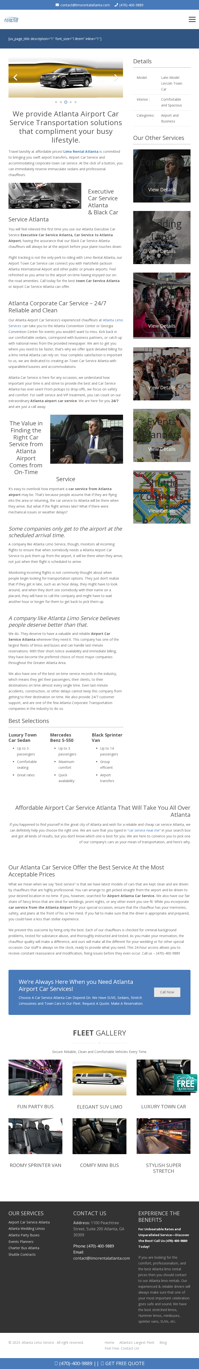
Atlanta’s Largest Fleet (136, 1342)
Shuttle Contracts (22, 1254)
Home (109, 1342)
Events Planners (20, 1241)
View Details (162, 189)
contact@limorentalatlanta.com (101, 1258)
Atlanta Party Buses (24, 1235)
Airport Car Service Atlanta (29, 1222)
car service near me (144, 830)
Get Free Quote (124, 1363)
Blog (163, 1342)
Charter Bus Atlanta (23, 1248)
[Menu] (192, 19)
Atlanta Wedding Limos (26, 1228)
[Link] (11, 19)
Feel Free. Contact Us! (122, 1348)
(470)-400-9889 (75, 1363)
